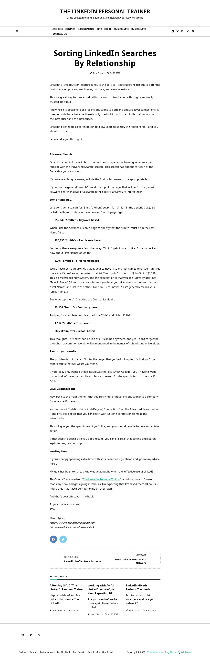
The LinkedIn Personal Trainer (105, 11)
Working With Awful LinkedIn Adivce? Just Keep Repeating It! (102, 589)
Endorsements (85, 28)
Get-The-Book (104, 28)
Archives (57, 28)
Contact (70, 28)
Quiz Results (121, 28)
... (62, 603)
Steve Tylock (98, 73)
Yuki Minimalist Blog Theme (162, 652)
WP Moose (186, 652)
